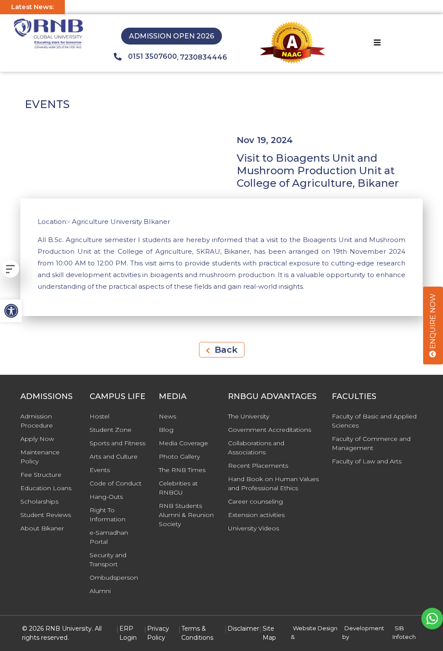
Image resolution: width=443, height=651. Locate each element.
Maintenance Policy (40, 456)
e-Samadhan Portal (109, 537)
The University (248, 416)
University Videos (253, 528)
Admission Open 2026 (171, 36)
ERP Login (128, 633)
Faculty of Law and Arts (366, 461)
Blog (166, 430)
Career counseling (255, 501)
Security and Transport (108, 559)
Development (364, 628)
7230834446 (203, 57)
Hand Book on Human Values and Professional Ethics (273, 483)
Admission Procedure (36, 420)
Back (225, 350)
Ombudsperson (114, 577)
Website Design (315, 628)
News (167, 416)
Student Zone (111, 430)
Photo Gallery (179, 456)
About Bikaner (42, 528)
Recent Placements (258, 465)
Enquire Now (433, 322)
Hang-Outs (106, 497)
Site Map (269, 633)
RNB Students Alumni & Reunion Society (186, 515)
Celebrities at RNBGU (178, 487)
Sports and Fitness (117, 443)
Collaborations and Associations (256, 447)
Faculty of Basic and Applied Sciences (374, 420)
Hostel (99, 416)
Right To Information (107, 514)
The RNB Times (182, 470)
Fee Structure (40, 475)
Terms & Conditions (197, 633)
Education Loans (45, 488)
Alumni (100, 591)
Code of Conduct (115, 483)
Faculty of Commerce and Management (371, 443)
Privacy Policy (158, 633)
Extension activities (256, 515)
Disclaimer (243, 628)
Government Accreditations (269, 430)
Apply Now (37, 439)
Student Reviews (45, 515)
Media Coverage (183, 443)
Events (100, 470)
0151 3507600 (152, 56)
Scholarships (39, 501)
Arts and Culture (114, 456)
